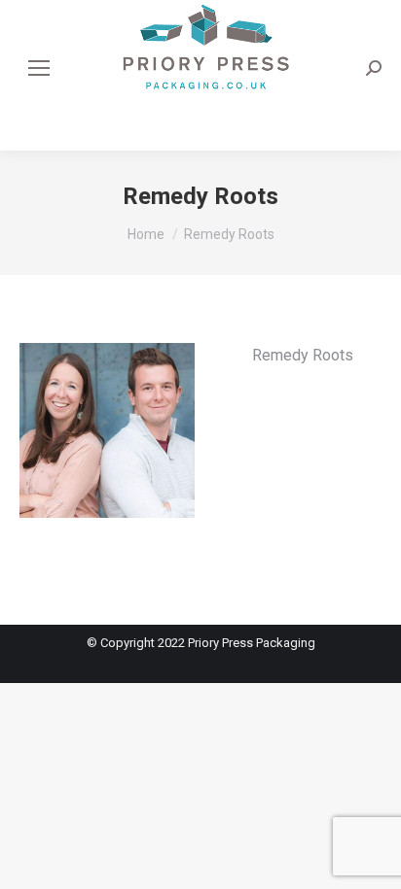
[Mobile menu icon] (38, 68)
